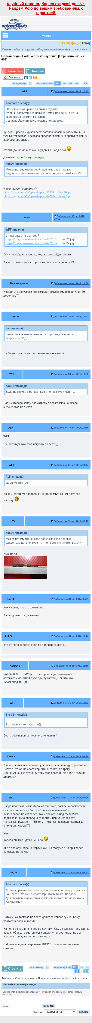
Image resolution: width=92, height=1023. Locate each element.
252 (64, 83)
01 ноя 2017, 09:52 (71, 872)
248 (39, 83)
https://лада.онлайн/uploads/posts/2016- (31, 239)
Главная (6, 49)
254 (76, 83)
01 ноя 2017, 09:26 (71, 797)
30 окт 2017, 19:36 (71, 283)
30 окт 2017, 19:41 (71, 316)
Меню (46, 35)
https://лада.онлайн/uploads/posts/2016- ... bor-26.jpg (37, 192)
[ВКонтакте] (26, 77)
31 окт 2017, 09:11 (71, 599)
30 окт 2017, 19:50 (71, 374)
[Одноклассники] (35, 77)
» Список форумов (23, 49)
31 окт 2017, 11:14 (71, 636)
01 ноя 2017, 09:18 (71, 756)
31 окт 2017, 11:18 (71, 665)
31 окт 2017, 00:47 (71, 465)
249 (45, 83)
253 (70, 83)
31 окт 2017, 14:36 (71, 703)
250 (51, 83)
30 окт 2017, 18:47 (71, 91)
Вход (86, 43)
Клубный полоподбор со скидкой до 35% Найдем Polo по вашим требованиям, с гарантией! (46, 8)
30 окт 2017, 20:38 (71, 427)
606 (86, 83)
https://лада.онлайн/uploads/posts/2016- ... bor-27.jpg (37, 196)
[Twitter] (30, 77)
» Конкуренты (80, 49)
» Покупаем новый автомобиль (53, 49)
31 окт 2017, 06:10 (71, 521)
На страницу (19, 83)
